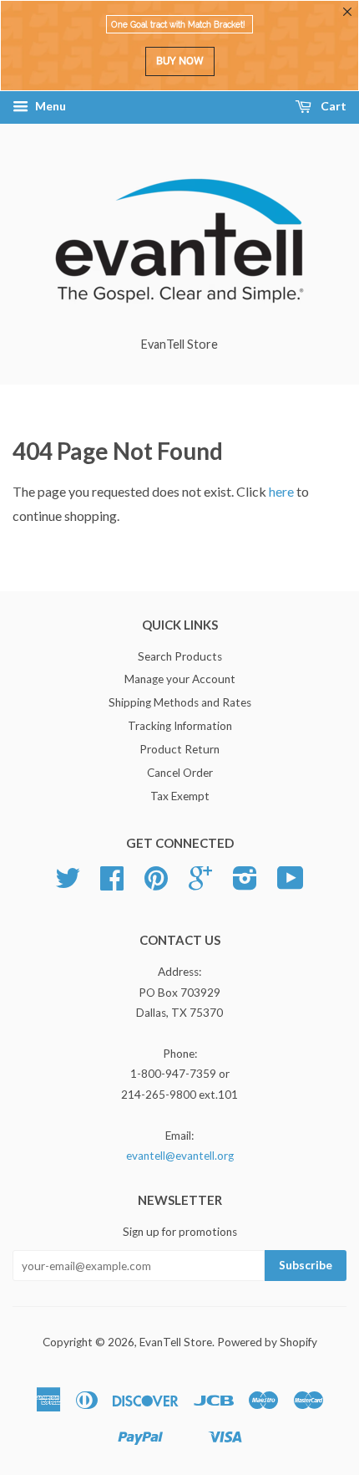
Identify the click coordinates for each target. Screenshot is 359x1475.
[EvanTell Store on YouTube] (290, 884)
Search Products (180, 656)
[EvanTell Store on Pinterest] (156, 884)
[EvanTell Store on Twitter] (67, 884)
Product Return (179, 749)
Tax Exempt (180, 796)
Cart (332, 106)
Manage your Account (179, 679)
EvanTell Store (175, 1342)
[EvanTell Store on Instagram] (245, 884)
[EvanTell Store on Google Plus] (200, 884)
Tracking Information (180, 725)
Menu (49, 106)
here (281, 491)
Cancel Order (180, 772)
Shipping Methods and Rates (180, 702)
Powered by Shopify (267, 1342)
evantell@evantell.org (180, 1155)
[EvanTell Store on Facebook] (111, 884)
